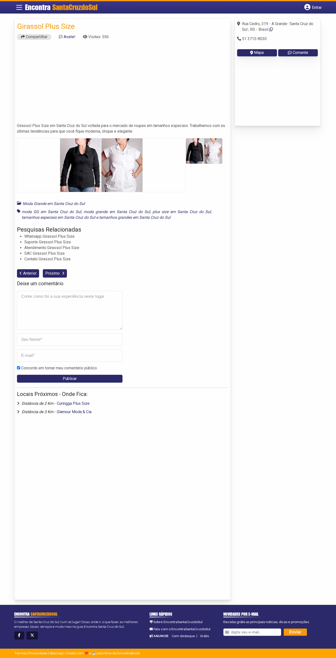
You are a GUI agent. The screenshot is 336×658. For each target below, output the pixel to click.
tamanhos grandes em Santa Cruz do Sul (134, 217)
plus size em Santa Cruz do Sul (182, 211)
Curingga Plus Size (73, 403)
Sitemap (56, 653)
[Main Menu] (19, 7)
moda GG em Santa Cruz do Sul (51, 211)
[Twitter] (32, 635)
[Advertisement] (122, 83)
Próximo (53, 273)
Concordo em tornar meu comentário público (59, 368)
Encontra (61, 7)
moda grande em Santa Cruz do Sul (117, 211)
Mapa (259, 52)
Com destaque (183, 636)
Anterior (30, 273)
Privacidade (38, 653)
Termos (20, 653)
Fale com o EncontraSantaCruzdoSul (182, 629)
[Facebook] (19, 635)
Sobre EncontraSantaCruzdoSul (178, 622)
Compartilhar (36, 36)
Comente (300, 52)
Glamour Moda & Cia (74, 411)
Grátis (204, 636)
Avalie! (70, 36)
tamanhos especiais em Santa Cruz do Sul (58, 217)
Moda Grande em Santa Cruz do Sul (54, 203)
